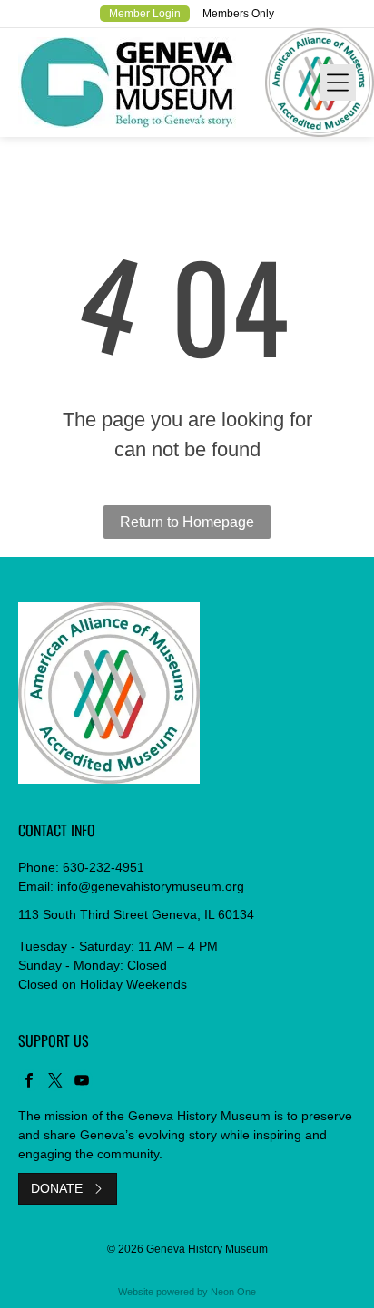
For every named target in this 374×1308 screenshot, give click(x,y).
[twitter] (55, 1082)
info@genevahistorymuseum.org (150, 886)
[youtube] (82, 1082)
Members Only (238, 13)
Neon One (233, 1291)
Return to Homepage (187, 522)
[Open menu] (338, 82)
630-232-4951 (103, 867)
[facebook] (29, 1082)
